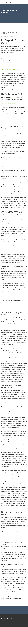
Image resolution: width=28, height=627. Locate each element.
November (11, 15)
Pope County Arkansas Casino (8, 103)
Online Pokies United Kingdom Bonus (10, 69)
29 (16, 15)
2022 (6, 15)
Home (2, 15)
